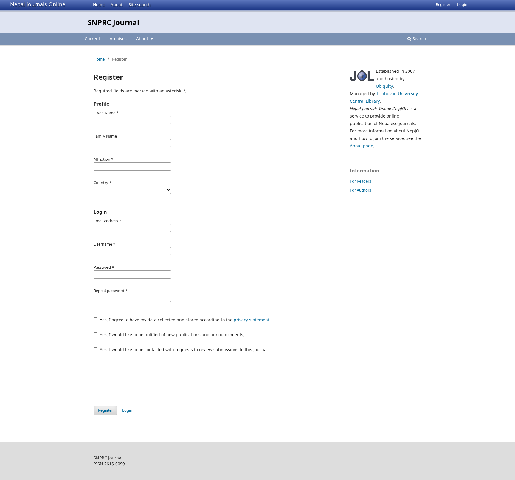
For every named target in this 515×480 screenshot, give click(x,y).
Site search (139, 4)
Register (443, 4)
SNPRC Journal (113, 22)
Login (462, 4)
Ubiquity (384, 86)
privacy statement (251, 319)
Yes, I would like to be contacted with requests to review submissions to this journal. (184, 349)
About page (361, 146)
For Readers (360, 181)
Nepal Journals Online (37, 4)
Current (92, 38)
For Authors (360, 190)
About (116, 4)
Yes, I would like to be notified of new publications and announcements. (171, 334)
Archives (118, 38)
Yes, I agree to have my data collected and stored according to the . (185, 319)
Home (99, 4)
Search (418, 38)
